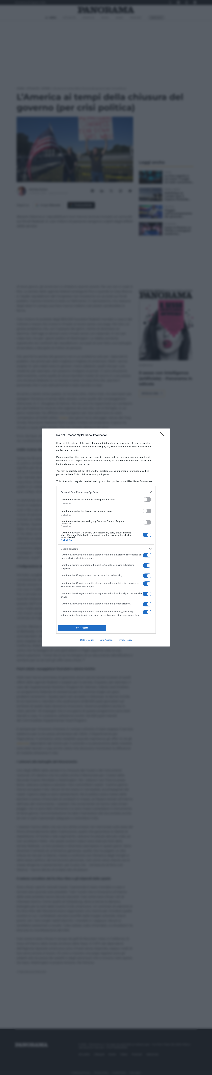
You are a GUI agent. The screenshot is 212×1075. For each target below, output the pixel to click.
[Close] (163, 435)
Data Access (106, 640)
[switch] (147, 499)
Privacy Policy (125, 640)
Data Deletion (87, 640)
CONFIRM (82, 628)
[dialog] (106, 537)
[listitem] (106, 492)
